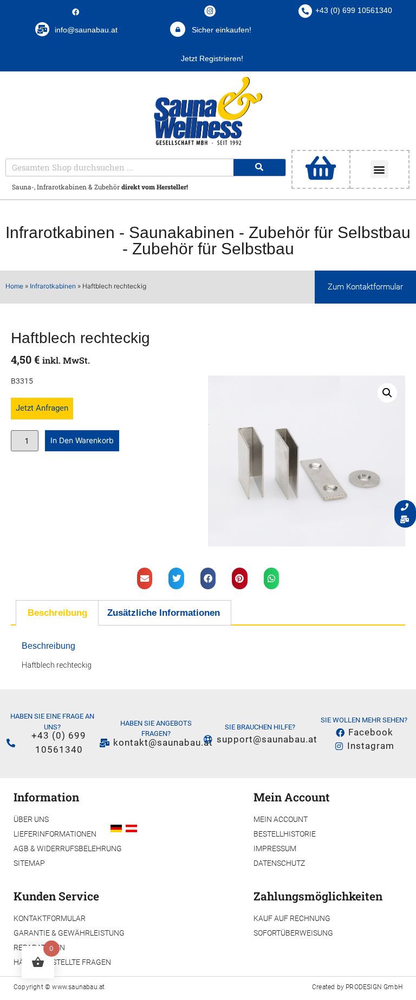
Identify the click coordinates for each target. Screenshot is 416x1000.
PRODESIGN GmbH (374, 987)
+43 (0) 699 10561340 (353, 10)
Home (14, 286)
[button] (379, 169)
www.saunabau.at (78, 987)
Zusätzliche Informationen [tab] (163, 613)
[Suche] (259, 167)
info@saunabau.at (86, 29)
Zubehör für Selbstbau (330, 232)
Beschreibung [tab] (57, 613)
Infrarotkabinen (60, 232)
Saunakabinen (182, 232)
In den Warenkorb (82, 440)
